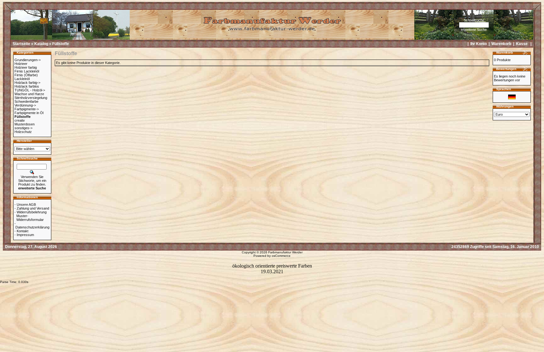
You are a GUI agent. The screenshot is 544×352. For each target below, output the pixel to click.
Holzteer (20, 64)
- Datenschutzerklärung (31, 225)
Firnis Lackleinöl (26, 71)
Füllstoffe (60, 44)
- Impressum (24, 235)
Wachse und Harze (29, 94)
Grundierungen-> (27, 60)
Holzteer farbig (25, 67)
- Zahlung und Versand (31, 208)
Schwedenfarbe (26, 101)
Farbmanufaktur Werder (285, 252)
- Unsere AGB (25, 204)
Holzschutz (23, 132)
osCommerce (281, 255)
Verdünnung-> (25, 105)
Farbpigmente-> (26, 109)
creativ (19, 120)
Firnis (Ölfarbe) (26, 75)
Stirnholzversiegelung (30, 98)
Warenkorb (501, 44)
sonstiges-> (23, 128)
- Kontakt (21, 231)
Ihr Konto (478, 44)
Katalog (41, 44)
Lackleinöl (22, 79)
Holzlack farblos (26, 86)
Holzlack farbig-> (27, 82)
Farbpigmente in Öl (28, 113)
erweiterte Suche (474, 30)
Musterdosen (24, 124)
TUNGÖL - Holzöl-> (29, 90)
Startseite (21, 44)
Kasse (522, 44)
